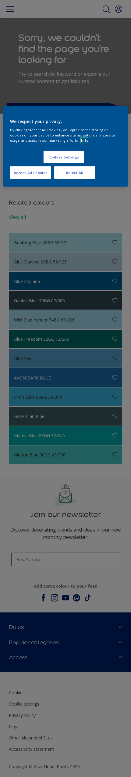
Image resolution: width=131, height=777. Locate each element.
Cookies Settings (63, 156)
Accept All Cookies (31, 172)
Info (85, 140)
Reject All (74, 172)
